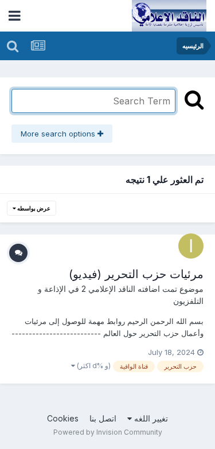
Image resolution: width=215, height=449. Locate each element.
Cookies (63, 418)
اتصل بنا (102, 418)
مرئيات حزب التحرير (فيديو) (136, 274)
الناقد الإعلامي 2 (108, 289)
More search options (59, 133)
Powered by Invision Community (107, 432)
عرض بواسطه (33, 208)
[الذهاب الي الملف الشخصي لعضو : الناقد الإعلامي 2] (191, 246)
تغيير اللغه (150, 418)
